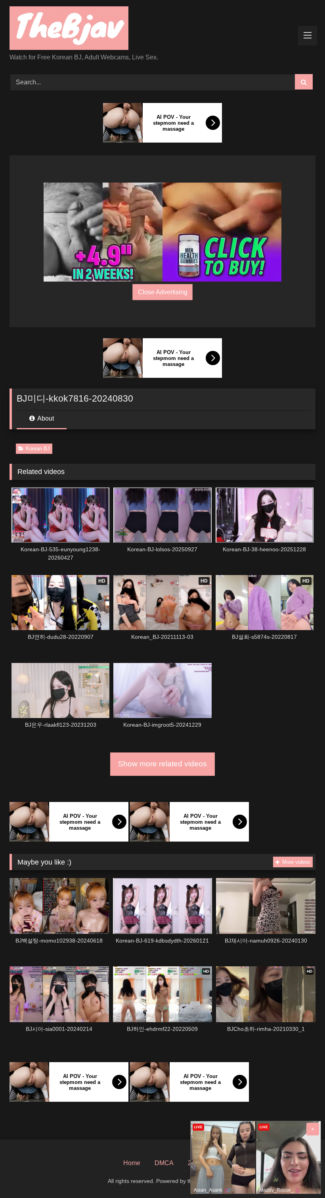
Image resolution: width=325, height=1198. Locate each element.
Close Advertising (162, 292)
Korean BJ (38, 448)
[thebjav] (162, 29)
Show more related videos (162, 764)
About (45, 418)
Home (131, 1163)
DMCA (164, 1163)
